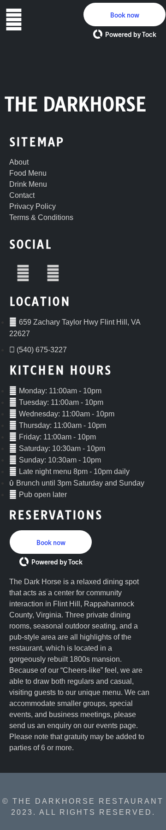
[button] (124, 14)
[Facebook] (23, 273)
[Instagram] (53, 273)
